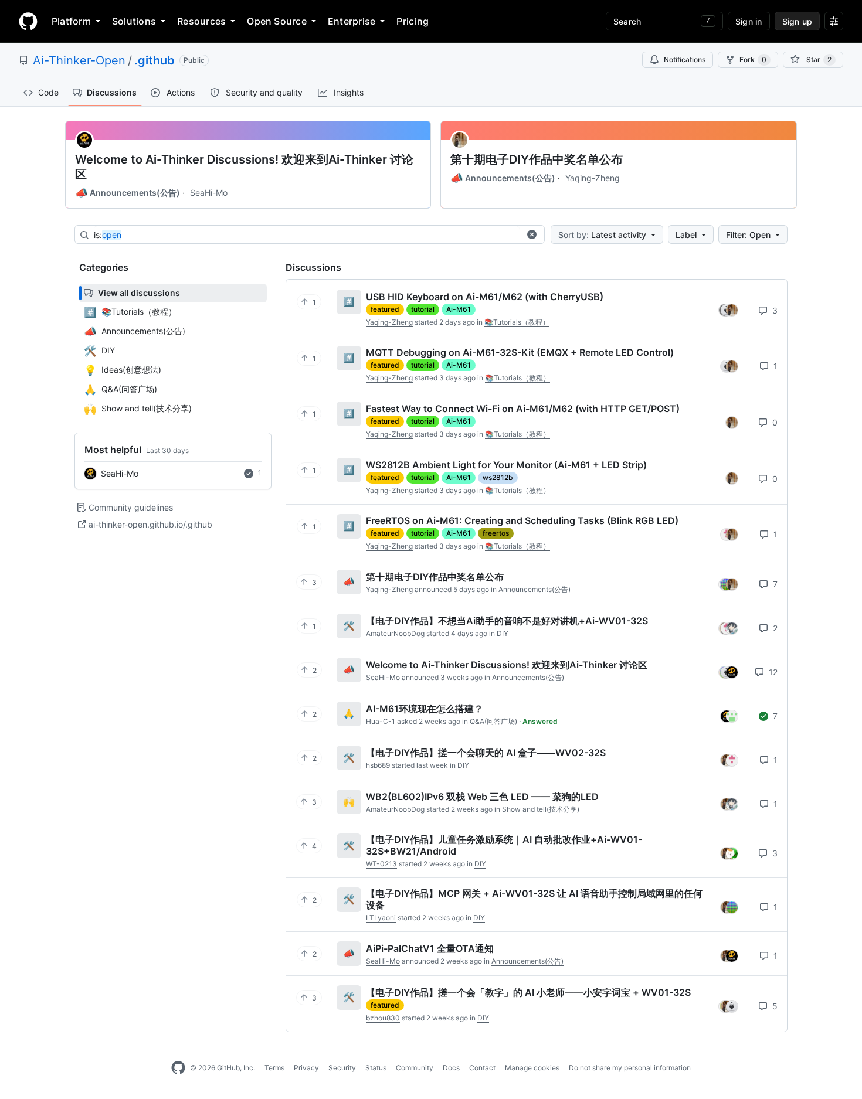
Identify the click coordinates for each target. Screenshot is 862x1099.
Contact (482, 1067)
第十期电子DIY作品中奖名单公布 (536, 159)
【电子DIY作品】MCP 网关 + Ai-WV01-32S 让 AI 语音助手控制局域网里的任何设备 (534, 899)
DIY (502, 633)
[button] (532, 234)
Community (414, 1067)
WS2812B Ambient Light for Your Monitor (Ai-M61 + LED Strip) (506, 465)
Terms (274, 1067)
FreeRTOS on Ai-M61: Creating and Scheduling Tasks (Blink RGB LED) (522, 520)
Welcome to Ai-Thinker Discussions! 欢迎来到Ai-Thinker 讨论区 (244, 166)
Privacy (306, 1067)
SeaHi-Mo (209, 193)
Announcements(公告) (127, 193)
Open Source (277, 21)
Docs (451, 1067)
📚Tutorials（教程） (516, 322)
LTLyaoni (381, 917)
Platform (71, 21)
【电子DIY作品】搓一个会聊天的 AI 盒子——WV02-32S (486, 752)
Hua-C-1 (380, 721)
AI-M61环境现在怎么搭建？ (424, 708)
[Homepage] (28, 21)
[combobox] (307, 235)
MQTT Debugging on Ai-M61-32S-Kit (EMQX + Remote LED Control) (520, 352)
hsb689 (378, 765)
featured (385, 309)
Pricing (412, 21)
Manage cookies (532, 1067)
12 (772, 672)
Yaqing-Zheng (592, 178)
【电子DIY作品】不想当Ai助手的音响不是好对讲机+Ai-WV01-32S (507, 621)
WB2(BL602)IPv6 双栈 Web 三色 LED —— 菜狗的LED (482, 796)
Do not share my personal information (630, 1067)
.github (154, 60)
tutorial (423, 309)
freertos (496, 533)
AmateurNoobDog (395, 633)
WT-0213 (381, 863)
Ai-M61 (458, 309)
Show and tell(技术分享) (540, 809)
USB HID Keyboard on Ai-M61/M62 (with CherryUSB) (484, 296)
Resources (201, 21)
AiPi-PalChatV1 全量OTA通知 (430, 948)
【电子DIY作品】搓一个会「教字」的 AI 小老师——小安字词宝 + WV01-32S (528, 992)
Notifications (684, 59)
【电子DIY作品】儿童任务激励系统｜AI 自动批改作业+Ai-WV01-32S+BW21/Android (504, 845)
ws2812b (498, 477)
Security (342, 1067)
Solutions (134, 21)
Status (375, 1067)
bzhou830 (383, 1017)
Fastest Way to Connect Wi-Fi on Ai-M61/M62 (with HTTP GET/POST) (523, 408)
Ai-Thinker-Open (79, 60)
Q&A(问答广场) (493, 721)
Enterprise (351, 21)
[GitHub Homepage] (178, 1068)
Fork (752, 59)
